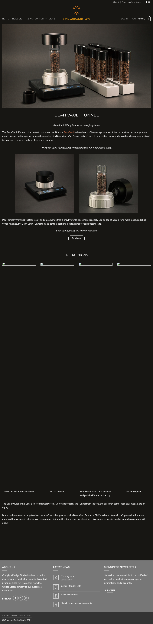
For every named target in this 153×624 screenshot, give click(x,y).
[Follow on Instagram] (149, 2)
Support (40, 19)
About (116, 2)
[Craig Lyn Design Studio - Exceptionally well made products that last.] (76, 9)
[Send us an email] (26, 598)
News (29, 19)
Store (52, 19)
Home (5, 19)
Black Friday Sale (69, 594)
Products (16, 19)
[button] (124, 19)
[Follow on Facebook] (146, 2)
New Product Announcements (76, 603)
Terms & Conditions (131, 2)
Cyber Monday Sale (71, 585)
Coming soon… (68, 576)
